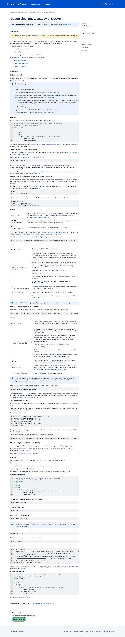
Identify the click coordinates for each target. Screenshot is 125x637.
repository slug (19, 97)
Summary (85, 47)
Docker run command (20, 66)
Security (98, 631)
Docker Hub (36, 173)
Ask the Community (19, 619)
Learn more (31, 382)
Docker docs (63, 270)
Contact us (100, 4)
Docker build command (21, 63)
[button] (7, 4)
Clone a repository (48, 97)
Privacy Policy (78, 631)
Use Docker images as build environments (55, 369)
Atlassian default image (64, 303)
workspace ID (53, 95)
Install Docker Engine (20, 60)
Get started (18, 234)
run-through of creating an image (56, 232)
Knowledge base (35, 4)
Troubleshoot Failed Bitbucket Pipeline (31, 35)
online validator (51, 144)
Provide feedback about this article (43, 603)
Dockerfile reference (55, 234)
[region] (44, 313)
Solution (84, 50)
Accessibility (67, 631)
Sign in (111, 4)
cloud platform (67, 24)
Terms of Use (89, 631)
